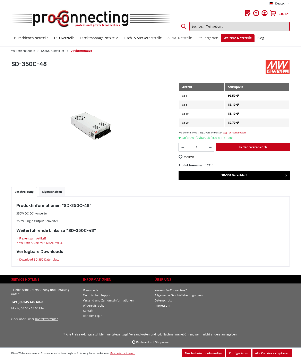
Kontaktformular (46, 319)
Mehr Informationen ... (122, 353)
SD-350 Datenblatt (234, 175)
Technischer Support (97, 295)
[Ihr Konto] (264, 13)
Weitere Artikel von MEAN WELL (40, 243)
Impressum (162, 305)
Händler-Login (92, 316)
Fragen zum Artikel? (32, 238)
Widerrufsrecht (93, 305)
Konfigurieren (238, 353)
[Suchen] (183, 26)
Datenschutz (163, 300)
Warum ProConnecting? (171, 290)
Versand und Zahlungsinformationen (108, 300)
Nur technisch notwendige (203, 353)
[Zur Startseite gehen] (90, 19)
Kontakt (88, 311)
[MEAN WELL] (278, 67)
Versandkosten (139, 334)
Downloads (90, 290)
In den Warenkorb (253, 147)
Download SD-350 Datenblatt (38, 259)
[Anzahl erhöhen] (210, 147)
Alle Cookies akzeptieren (272, 353)
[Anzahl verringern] (183, 147)
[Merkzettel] (247, 13)
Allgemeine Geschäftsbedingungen (179, 295)
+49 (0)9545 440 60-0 (27, 302)
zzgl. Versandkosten (234, 132)
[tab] (24, 191)
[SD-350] (90, 126)
